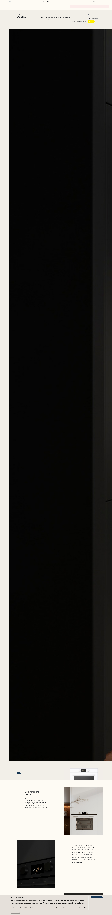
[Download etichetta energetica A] (91, 21)
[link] (90, 2)
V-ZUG (47, 2)
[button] (83, 773)
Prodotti (18, 2)
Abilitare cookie (96, 897)
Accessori (24, 2)
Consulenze (36, 2)
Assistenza (29, 2)
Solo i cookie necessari (97, 900)
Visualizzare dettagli (15, 912)
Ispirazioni (42, 2)
